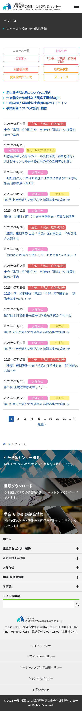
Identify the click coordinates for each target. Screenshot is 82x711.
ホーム (7, 538)
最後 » (42, 424)
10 (50, 419)
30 (64, 419)
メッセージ (61, 77)
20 (57, 419)
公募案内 (21, 58)
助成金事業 (61, 69)
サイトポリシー (41, 645)
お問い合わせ (41, 689)
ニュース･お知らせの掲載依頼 (26, 28)
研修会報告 (21, 69)
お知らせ (61, 50)
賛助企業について (21, 77)
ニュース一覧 (21, 50)
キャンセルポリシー (41, 678)
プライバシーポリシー (41, 656)
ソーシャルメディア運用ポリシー (41, 667)
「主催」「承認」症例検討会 (61, 60)
